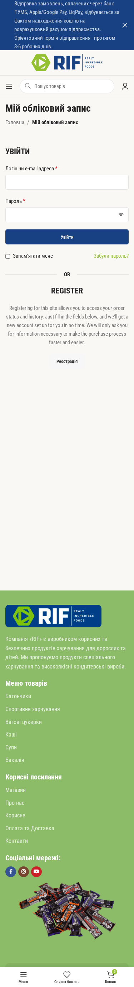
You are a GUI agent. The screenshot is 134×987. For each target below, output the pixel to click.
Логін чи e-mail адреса (31, 168)
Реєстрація (67, 361)
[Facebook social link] (10, 871)
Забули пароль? (111, 256)
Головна (14, 122)
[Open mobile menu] (9, 86)
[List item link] (67, 696)
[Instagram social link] (23, 871)
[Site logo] (67, 62)
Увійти (67, 237)
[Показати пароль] (121, 214)
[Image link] (53, 615)
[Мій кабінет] (125, 86)
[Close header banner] (125, 25)
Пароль (15, 201)
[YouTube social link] (36, 871)
